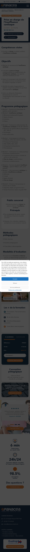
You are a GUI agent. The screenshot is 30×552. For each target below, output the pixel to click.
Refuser (15, 283)
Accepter (15, 279)
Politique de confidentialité (15, 290)
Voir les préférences (15, 287)
